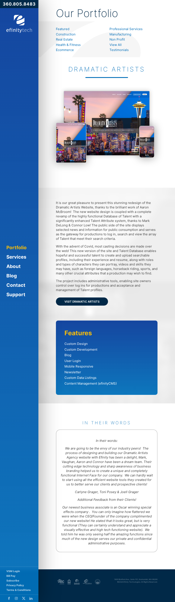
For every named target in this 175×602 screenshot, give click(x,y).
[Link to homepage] (19, 24)
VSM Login (13, 571)
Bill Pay (10, 575)
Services (16, 257)
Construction (66, 34)
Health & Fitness (68, 45)
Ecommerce (65, 50)
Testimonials (119, 50)
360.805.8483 (19, 4)
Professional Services (126, 29)
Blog (11, 275)
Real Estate (64, 39)
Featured (62, 29)
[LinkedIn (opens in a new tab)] (31, 598)
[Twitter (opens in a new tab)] (23, 598)
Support (15, 294)
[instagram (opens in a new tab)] (16, 598)
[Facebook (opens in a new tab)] (9, 598)
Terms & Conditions (18, 590)
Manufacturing (120, 34)
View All (115, 45)
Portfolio (16, 247)
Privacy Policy (15, 585)
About (13, 266)
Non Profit (117, 39)
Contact (15, 285)
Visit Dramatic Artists (81, 301)
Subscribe (12, 580)
